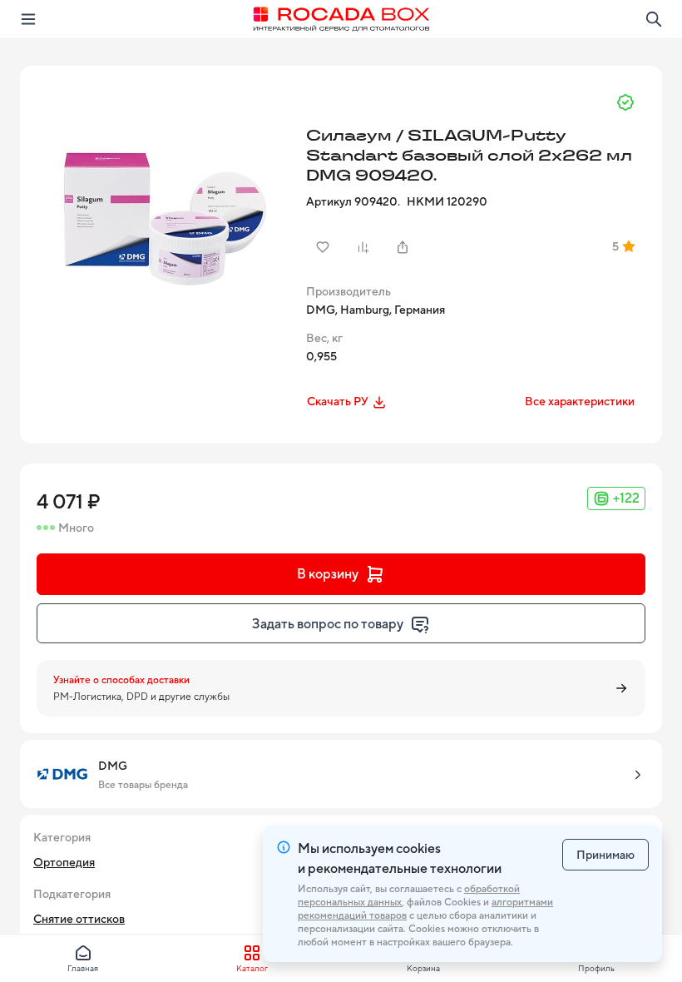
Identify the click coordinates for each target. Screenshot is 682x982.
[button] (161, 207)
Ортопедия (64, 862)
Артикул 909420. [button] (353, 201)
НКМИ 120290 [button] (447, 201)
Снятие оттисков (79, 918)
